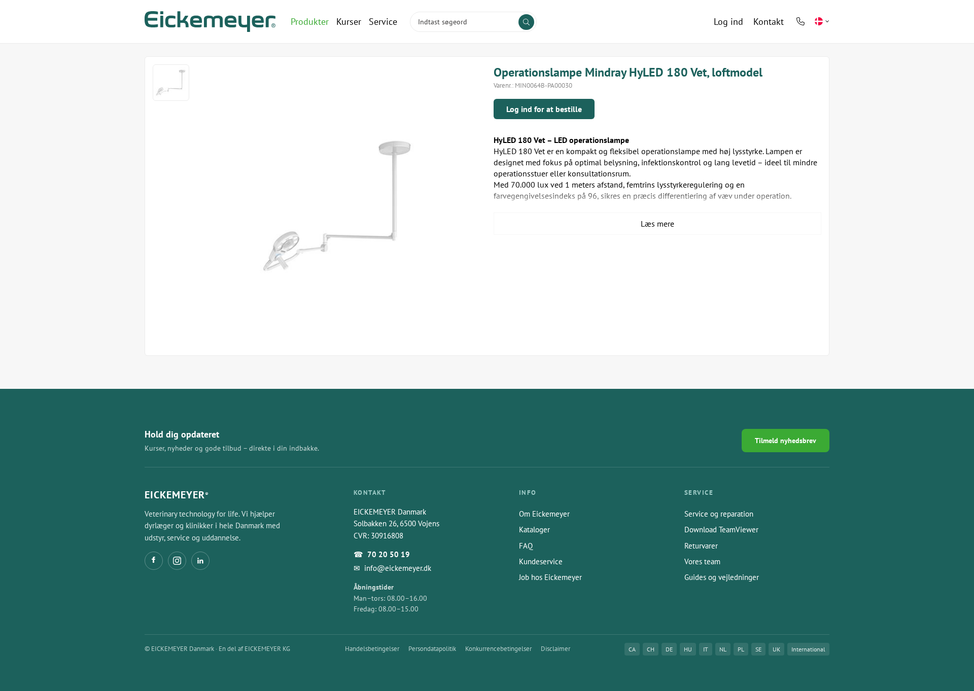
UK (776, 649)
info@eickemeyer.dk (397, 568)
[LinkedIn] (200, 561)
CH (650, 649)
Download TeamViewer (721, 529)
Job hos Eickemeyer (550, 577)
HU (688, 649)
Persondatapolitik (432, 648)
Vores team (702, 561)
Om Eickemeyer (544, 514)
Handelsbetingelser (372, 648)
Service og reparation (718, 514)
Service (383, 21)
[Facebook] (154, 561)
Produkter (310, 21)
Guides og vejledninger (721, 577)
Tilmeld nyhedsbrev (785, 440)
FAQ (526, 546)
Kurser (348, 21)
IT (705, 649)
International (808, 649)
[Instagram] (177, 561)
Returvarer (701, 546)
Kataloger (534, 529)
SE (758, 649)
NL (722, 649)
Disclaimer (555, 648)
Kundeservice (541, 561)
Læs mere (657, 224)
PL (741, 649)
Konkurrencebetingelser (498, 648)
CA (632, 649)
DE (669, 649)
